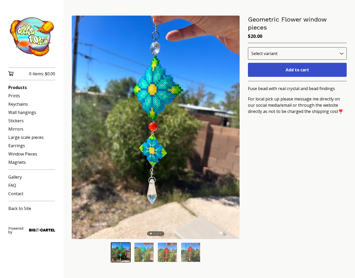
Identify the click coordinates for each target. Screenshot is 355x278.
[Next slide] (232, 127)
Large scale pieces (26, 137)
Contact (15, 193)
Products (17, 87)
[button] (121, 252)
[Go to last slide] (79, 127)
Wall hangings (22, 112)
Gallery (15, 177)
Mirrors (15, 129)
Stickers (16, 121)
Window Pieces (22, 154)
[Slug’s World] (31, 37)
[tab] (151, 233)
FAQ (12, 185)
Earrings (16, 145)
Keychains (18, 104)
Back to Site (19, 208)
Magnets (17, 162)
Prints (14, 96)
